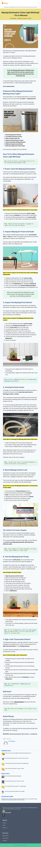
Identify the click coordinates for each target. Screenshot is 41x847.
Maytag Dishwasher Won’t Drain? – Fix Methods (23, 734)
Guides (4, 825)
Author (5, 738)
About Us (4, 822)
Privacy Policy (5, 838)
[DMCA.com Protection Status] (20, 811)
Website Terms (5, 835)
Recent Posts (9, 738)
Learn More (35, 7)
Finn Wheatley (13, 18)
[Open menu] (39, 3)
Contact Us (5, 827)
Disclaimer (5, 840)
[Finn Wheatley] (6, 743)
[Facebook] (4, 815)
